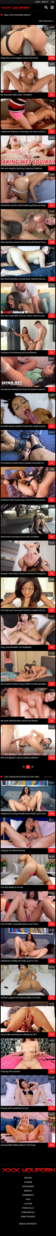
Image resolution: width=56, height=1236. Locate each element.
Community (28, 1195)
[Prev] (23, 767)
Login (37, 2)
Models (28, 1191)
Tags (28, 1199)
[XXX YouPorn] (15, 7)
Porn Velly (28, 1208)
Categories (28, 1186)
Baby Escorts (28, 1216)
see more (48, 777)
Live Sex (28, 1204)
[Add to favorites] (46, 27)
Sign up (45, 2)
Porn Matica (28, 1212)
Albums (28, 1182)
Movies (28, 1178)
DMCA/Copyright (28, 1224)
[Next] (32, 767)
